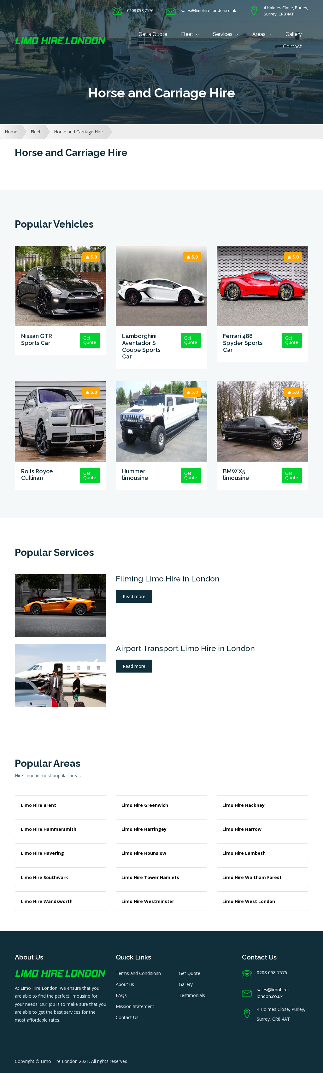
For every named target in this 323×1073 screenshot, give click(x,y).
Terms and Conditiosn (138, 973)
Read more (134, 596)
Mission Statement (135, 1006)
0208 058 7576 (140, 10)
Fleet (187, 34)
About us (125, 984)
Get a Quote (152, 34)
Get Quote (189, 973)
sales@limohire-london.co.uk (208, 10)
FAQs (121, 995)
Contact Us (127, 1017)
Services (223, 34)
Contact (292, 47)
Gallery (293, 34)
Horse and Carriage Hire (78, 132)
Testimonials (192, 995)
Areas (259, 34)
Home (11, 132)
